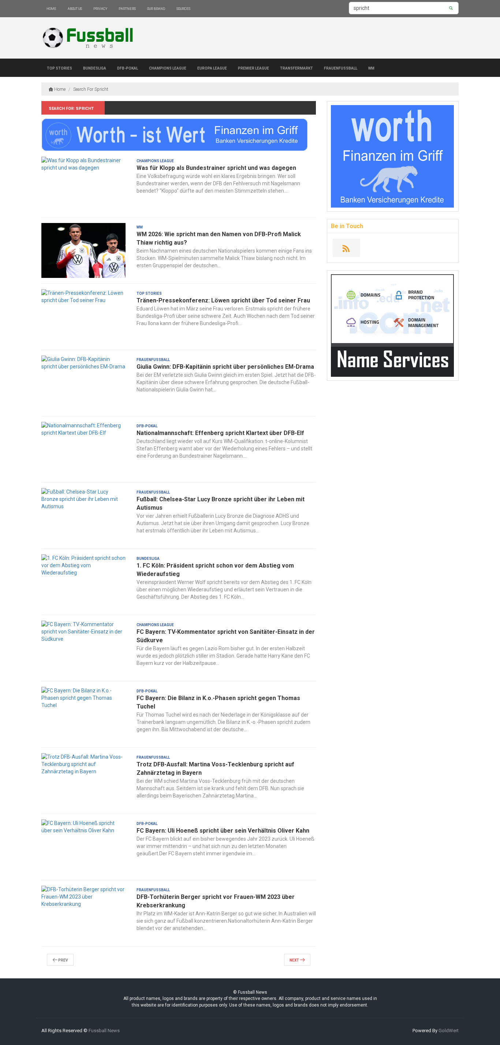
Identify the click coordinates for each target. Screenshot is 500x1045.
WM (371, 68)
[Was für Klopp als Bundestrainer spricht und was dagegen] (83, 184)
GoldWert (449, 1030)
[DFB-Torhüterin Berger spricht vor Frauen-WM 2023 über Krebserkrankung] (83, 913)
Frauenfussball (340, 68)
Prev (62, 960)
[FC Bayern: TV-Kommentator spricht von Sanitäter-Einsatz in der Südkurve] (83, 648)
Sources (183, 8)
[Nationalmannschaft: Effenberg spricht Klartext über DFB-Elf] (83, 449)
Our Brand (156, 8)
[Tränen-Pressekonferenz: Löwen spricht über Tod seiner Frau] (83, 316)
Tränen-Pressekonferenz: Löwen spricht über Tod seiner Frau (223, 300)
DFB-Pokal (127, 68)
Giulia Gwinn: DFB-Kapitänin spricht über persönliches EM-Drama (225, 366)
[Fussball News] (89, 38)
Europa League (212, 68)
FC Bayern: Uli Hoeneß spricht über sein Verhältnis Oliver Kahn (223, 830)
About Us (75, 8)
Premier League (253, 68)
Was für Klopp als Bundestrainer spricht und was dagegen (216, 167)
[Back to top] (479, 1024)
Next (295, 960)
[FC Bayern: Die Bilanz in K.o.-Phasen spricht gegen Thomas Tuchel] (83, 714)
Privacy (100, 8)
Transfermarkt (296, 68)
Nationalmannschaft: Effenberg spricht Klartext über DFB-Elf (220, 432)
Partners (127, 8)
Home (51, 8)
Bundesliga (94, 68)
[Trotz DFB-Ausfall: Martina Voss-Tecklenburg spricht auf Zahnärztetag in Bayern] (83, 780)
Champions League (167, 68)
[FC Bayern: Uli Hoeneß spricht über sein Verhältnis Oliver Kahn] (83, 846)
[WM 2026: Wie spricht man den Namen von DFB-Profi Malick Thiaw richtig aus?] (83, 250)
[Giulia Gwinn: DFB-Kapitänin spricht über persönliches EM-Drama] (83, 383)
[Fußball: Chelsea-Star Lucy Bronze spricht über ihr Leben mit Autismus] (83, 515)
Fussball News (104, 1030)
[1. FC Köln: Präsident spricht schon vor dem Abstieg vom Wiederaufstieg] (83, 581)
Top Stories (59, 68)
